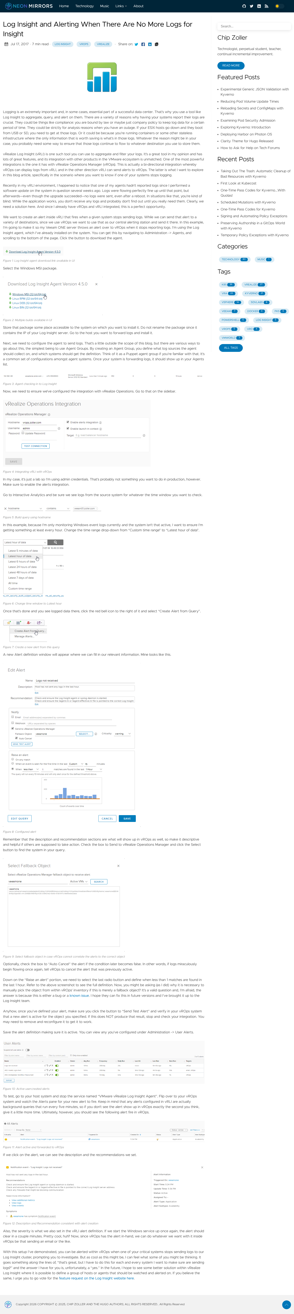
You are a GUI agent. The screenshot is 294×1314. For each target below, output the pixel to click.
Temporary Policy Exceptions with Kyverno (255, 235)
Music (104, 6)
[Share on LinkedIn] (150, 44)
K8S (227, 284)
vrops (83, 44)
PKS (279, 311)
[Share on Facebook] (143, 44)
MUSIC (263, 259)
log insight (63, 44)
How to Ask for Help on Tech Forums (250, 148)
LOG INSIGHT (266, 320)
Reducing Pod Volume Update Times (250, 101)
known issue (79, 996)
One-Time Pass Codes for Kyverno (248, 209)
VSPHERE (230, 302)
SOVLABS (259, 302)
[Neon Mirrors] (30, 6)
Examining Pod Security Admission (248, 120)
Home (64, 6)
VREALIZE (253, 284)
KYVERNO (254, 293)
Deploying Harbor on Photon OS (246, 134)
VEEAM (228, 311)
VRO (252, 329)
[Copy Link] (156, 44)
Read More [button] (231, 65)
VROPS (228, 329)
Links (120, 6)
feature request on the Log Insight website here (96, 1278)
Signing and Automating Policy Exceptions (254, 216)
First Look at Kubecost (238, 183)
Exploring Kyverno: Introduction (246, 127)
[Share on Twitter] (136, 44)
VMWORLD (231, 338)
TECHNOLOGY (233, 259)
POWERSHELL (233, 320)
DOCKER (255, 311)
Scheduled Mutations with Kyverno (248, 202)
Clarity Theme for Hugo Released (247, 141)
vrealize (103, 44)
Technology (84, 6)
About (138, 6)
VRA (227, 293)
